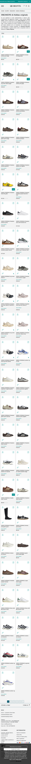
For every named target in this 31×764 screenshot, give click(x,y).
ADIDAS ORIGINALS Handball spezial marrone (7, 581)
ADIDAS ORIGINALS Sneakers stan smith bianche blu (22, 222)
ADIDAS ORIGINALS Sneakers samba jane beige (7, 55)
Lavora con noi (4, 735)
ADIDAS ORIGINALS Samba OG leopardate (22, 55)
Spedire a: (5, 705)
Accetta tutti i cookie (15, 749)
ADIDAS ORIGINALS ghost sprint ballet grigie (22, 554)
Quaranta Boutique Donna (6, 716)
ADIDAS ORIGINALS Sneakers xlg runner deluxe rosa (22, 333)
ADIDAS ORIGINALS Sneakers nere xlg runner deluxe (7, 361)
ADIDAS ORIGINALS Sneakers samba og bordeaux (22, 110)
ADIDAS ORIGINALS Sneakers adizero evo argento (22, 165)
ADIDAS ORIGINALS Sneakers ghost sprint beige (7, 138)
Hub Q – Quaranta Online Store (8, 712)
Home (2, 11)
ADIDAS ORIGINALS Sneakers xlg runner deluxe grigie (7, 83)
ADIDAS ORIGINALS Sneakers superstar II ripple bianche (7, 388)
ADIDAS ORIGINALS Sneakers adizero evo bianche (7, 471)
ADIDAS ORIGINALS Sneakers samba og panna (7, 165)
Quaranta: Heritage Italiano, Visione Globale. (7, 733)
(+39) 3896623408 (15, 720)
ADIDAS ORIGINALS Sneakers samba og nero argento (22, 416)
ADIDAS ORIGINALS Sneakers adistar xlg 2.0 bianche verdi (22, 249)
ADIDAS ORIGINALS (20, 11)
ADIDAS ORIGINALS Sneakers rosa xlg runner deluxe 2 (22, 304)
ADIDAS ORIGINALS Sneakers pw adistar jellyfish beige (22, 471)
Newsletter (3, 737)
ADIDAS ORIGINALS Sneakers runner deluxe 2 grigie (22, 277)
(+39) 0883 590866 (14, 722)
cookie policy (18, 759)
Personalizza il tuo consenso (15, 746)
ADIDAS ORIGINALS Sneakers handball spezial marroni (7, 249)
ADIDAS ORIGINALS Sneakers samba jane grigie (22, 83)
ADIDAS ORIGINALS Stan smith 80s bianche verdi (23, 609)
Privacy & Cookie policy (22, 736)
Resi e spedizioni (20, 738)
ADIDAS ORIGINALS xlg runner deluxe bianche (7, 333)
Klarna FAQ (19, 734)
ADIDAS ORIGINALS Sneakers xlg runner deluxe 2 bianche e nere (7, 305)
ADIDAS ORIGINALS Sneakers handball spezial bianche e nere (22, 194)
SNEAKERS (12, 11)
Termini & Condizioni (21, 732)
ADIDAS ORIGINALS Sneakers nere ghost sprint (7, 526)
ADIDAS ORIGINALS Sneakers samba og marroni (7, 110)
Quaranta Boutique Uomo (6, 714)
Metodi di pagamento (21, 740)
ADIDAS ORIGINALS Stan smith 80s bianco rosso (8, 609)
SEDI (2, 710)
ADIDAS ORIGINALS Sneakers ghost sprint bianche (7, 416)
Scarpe (7, 11)
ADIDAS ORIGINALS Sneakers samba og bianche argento (22, 388)
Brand (2, 742)
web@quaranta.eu (8, 724)
